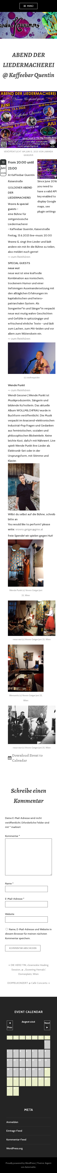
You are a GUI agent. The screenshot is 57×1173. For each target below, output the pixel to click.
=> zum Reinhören (19, 257)
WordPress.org (14, 1148)
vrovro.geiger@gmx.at (29, 529)
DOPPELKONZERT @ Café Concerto (27, 982)
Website (9, 914)
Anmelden (12, 1122)
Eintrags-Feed (14, 1130)
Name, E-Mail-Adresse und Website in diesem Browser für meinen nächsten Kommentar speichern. (28, 934)
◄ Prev (9, 1025)
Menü (30, 6)
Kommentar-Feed (16, 1139)
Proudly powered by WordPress (20, 1163)
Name (9, 883)
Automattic (30, 1167)
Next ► (47, 1025)
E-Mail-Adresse (14, 898)
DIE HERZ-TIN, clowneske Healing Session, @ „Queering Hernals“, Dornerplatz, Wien (29, 970)
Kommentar (12, 836)
